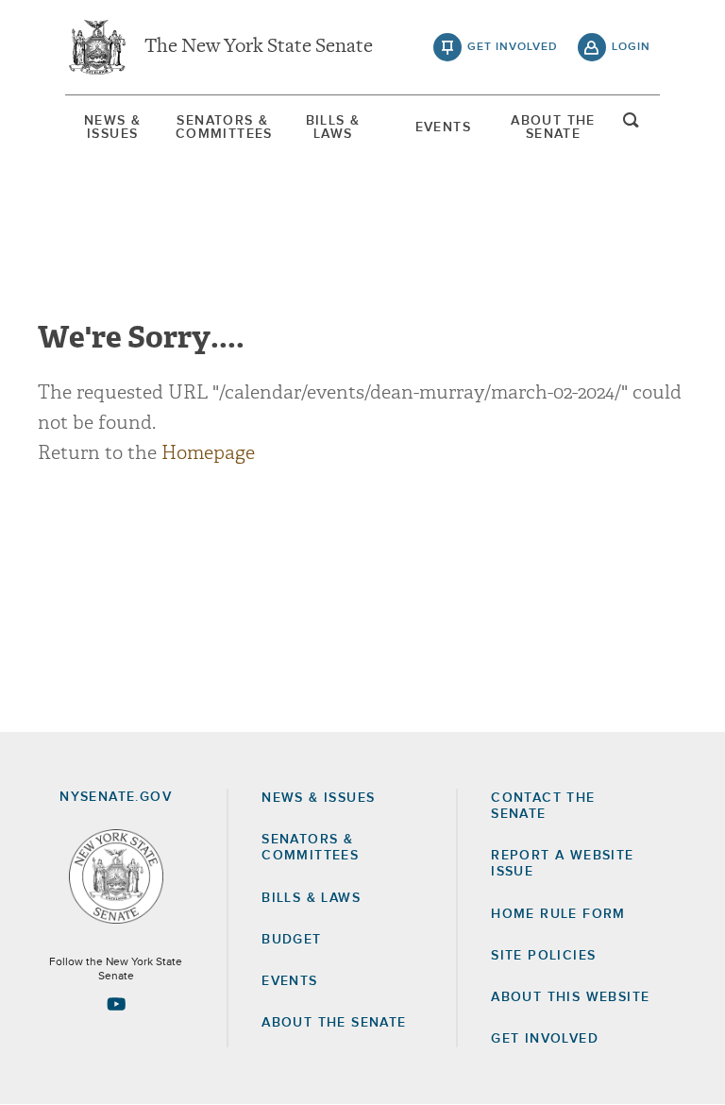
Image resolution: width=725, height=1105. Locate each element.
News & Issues (112, 127)
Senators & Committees (223, 127)
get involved (512, 47)
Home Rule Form (558, 914)
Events (443, 127)
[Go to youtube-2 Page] (116, 1003)
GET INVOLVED (545, 1039)
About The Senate (553, 127)
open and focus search (631, 125)
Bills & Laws (333, 127)
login (631, 47)
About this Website (570, 997)
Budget (291, 939)
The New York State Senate (258, 47)
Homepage (208, 453)
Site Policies (543, 955)
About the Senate (333, 1022)
